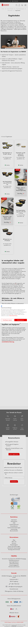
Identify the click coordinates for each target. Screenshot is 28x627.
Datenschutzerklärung (13, 315)
